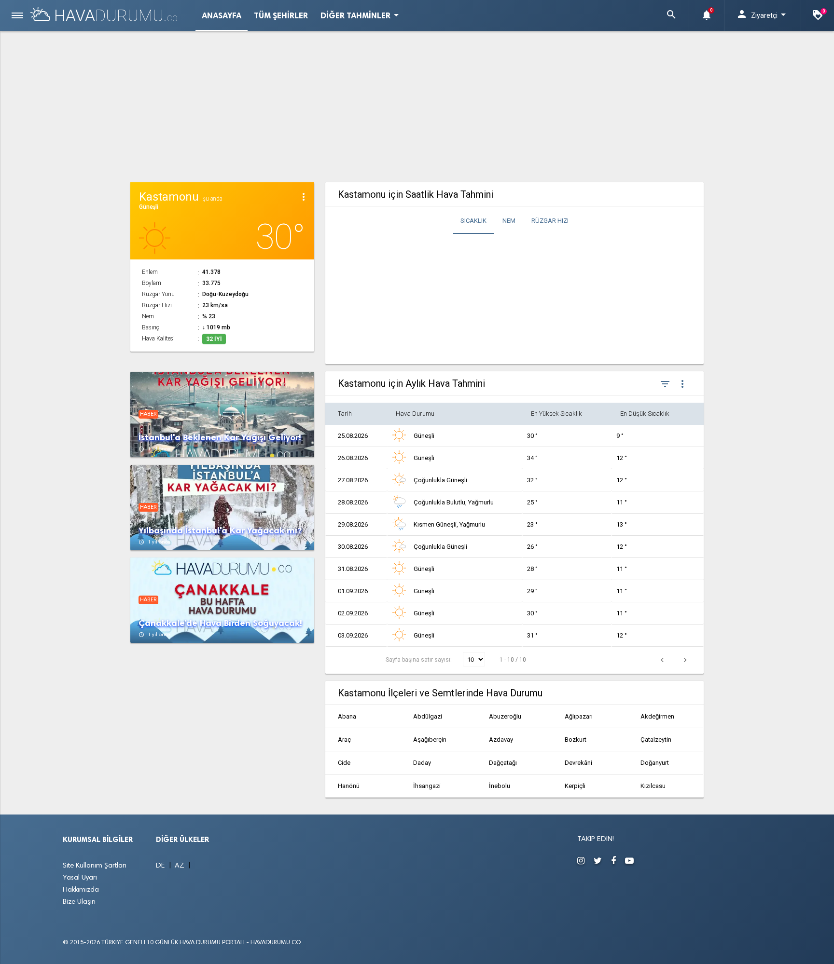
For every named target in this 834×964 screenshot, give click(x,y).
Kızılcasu (653, 785)
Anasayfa (221, 15)
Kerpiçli (575, 785)
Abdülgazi (427, 716)
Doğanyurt (654, 762)
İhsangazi (427, 785)
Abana (347, 716)
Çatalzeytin (655, 739)
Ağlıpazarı (579, 716)
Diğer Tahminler (361, 15)
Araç (344, 739)
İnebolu (499, 785)
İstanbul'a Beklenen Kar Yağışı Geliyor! (220, 438)
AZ (180, 865)
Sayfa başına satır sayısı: (419, 659)
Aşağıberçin (429, 739)
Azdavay (501, 739)
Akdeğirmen (657, 716)
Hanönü (349, 785)
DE (161, 865)
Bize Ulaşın (79, 902)
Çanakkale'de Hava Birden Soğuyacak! (220, 623)
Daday (422, 762)
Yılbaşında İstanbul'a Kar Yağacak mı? (220, 531)
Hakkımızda (81, 890)
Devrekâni (578, 762)
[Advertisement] (417, 105)
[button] (671, 15)
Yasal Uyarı (80, 878)
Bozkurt (575, 739)
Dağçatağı (503, 762)
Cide (344, 762)
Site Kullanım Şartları (94, 865)
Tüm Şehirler (281, 15)
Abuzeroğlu (505, 716)
